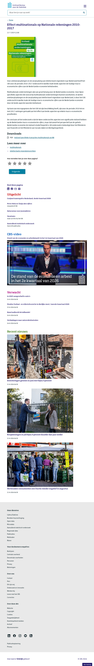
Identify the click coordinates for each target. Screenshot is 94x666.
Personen (10, 561)
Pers (8, 581)
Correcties (10, 597)
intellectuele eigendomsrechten (23, 151)
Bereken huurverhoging (15, 518)
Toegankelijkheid (13, 618)
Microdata (10, 524)
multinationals (15, 147)
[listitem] (8, 188)
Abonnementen (12, 627)
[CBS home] (17, 4)
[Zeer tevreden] (29, 163)
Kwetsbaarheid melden (15, 621)
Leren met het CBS (13, 594)
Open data (10, 521)
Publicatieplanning (13, 643)
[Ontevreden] (14, 163)
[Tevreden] (24, 163)
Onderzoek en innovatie (15, 588)
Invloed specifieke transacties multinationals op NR (34, 138)
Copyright (10, 611)
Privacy (9, 564)
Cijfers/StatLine (12, 515)
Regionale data (12, 531)
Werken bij (11, 591)
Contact (9, 578)
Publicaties (11, 534)
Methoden (10, 537)
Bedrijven (10, 551)
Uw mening (87, 664)
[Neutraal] (19, 163)
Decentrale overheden (15, 558)
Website (10, 608)
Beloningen (11, 567)
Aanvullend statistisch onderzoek (18, 527)
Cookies (10, 614)
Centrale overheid (13, 554)
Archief (9, 624)
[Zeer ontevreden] (9, 163)
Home (11, 20)
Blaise (9, 540)
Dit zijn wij (11, 584)
